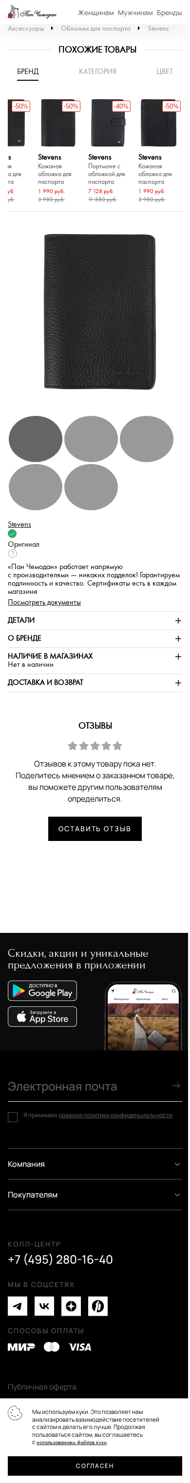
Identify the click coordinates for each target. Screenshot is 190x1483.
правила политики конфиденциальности (115, 1115)
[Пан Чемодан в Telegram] (17, 1306)
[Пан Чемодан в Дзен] (71, 1306)
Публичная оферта (42, 1386)
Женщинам (96, 12)
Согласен (95, 1466)
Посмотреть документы (44, 602)
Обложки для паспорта (96, 28)
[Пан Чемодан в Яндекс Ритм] (98, 1306)
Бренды (169, 12)
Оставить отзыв (95, 828)
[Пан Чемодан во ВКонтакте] (44, 1306)
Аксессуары (26, 28)
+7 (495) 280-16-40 (60, 1259)
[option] (58, 152)
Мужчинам (135, 12)
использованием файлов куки (72, 1442)
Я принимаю (97, 1115)
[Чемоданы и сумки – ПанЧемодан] (32, 12)
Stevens (158, 28)
